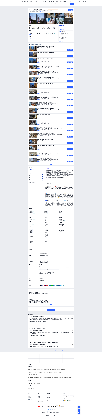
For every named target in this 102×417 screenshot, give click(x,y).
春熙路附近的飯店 (56, 377)
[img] (37, 18)
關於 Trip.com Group (40, 401)
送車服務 (30, 232)
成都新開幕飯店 (30, 386)
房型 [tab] (29, 44)
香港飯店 (37, 383)
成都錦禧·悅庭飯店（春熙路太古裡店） (33, 374)
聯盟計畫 (48, 397)
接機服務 (45, 211)
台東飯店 (29, 383)
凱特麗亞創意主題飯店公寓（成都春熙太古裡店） (50, 369)
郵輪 (49, 1)
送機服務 (30, 212)
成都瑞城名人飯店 (30, 369)
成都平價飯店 (34, 386)
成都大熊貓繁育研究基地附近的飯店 (32, 377)
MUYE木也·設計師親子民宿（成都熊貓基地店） (57, 372)
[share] (79, 410)
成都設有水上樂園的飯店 (50, 386)
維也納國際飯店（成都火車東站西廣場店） (38, 369)
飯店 (55, 350)
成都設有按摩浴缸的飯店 (64, 386)
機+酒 (39, 1)
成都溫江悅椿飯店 (48, 372)
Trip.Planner (52, 1)
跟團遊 (46, 1)
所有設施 (30, 34)
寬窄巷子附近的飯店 (50, 377)
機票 (22, 1)
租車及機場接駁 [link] (31, 1)
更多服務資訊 (29, 397)
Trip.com (53, 350)
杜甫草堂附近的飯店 (39, 377)
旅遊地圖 (61, 1)
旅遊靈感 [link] (57, 1)
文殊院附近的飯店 (45, 377)
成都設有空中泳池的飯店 (43, 386)
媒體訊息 (39, 396)
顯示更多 (30, 38)
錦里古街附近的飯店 (68, 377)
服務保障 (29, 396)
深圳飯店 (40, 383)
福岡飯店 (32, 383)
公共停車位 (30, 211)
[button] (82, 1)
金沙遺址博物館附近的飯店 (62, 377)
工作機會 (39, 397)
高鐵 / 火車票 (26, 1)
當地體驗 (36, 1)
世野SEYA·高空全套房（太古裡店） (36, 9)
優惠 (70, 1)
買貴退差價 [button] (66, 10)
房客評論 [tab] (32, 44)
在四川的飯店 (58, 350)
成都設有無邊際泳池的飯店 (57, 386)
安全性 (48, 400)
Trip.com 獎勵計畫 (65, 1)
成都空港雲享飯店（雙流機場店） (61, 369)
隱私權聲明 (39, 400)
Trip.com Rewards (49, 396)
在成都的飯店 (62, 350)
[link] (79, 1)
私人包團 (43, 1)
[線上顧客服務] (79, 412)
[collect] (79, 407)
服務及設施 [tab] (36, 44)
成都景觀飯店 (38, 386)
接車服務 (45, 212)
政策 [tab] (40, 44)
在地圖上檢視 (61, 41)
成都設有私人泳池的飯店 (31, 388)
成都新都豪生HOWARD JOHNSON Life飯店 (33, 372)
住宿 (19, 1)
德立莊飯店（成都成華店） (42, 372)
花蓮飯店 (35, 383)
